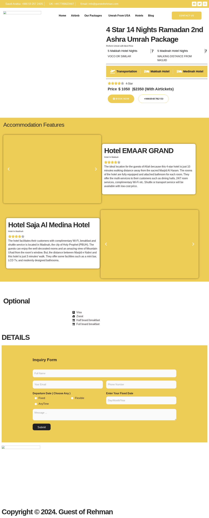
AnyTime (44, 403)
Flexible (79, 398)
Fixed (42, 398)
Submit (42, 427)
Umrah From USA (119, 15)
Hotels (139, 15)
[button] (9, 169)
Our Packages (93, 15)
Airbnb (75, 15)
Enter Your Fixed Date (119, 393)
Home (62, 15)
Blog (151, 15)
